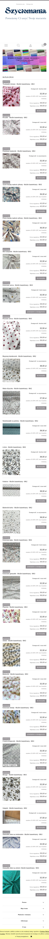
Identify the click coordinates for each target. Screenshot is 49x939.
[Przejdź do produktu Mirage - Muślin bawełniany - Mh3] (11, 789)
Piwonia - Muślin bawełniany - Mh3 (15, 607)
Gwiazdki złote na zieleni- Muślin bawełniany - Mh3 (21, 868)
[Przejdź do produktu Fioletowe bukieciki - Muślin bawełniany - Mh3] (11, 160)
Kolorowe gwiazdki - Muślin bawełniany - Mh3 (19, 574)
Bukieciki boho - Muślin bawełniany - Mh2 (17, 508)
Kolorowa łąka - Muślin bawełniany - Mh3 (17, 540)
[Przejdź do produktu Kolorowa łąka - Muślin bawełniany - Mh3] (11, 552)
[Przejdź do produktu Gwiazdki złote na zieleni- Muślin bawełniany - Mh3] (11, 882)
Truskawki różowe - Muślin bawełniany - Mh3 (18, 84)
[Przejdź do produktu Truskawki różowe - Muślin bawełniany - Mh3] (11, 96)
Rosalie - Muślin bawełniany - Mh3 (15, 117)
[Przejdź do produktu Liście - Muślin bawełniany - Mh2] (11, 462)
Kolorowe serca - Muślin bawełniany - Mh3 (18, 285)
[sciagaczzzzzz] (24, 60)
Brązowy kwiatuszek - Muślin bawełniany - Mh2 (19, 356)
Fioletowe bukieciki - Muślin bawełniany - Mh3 (19, 151)
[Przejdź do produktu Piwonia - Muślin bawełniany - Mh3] (11, 616)
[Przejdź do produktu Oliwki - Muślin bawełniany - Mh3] (11, 655)
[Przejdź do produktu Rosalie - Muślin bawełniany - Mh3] (11, 127)
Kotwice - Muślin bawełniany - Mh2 (15, 481)
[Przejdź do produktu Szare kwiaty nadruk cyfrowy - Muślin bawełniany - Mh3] (11, 194)
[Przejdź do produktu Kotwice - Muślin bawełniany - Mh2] (11, 490)
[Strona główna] (24, 14)
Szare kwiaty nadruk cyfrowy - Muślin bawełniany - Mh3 (22, 184)
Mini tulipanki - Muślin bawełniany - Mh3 (17, 252)
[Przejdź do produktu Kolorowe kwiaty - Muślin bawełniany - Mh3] (11, 716)
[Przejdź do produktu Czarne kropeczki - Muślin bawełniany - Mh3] (11, 755)
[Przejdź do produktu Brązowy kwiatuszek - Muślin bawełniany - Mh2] (11, 370)
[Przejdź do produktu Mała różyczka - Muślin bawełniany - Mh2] (11, 402)
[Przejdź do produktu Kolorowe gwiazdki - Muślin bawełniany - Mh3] (11, 588)
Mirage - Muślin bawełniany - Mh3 (15, 775)
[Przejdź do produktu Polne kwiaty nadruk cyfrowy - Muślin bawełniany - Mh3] (11, 231)
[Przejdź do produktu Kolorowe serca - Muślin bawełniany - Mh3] (11, 295)
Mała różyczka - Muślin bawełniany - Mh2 (17, 388)
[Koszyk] (43, 45)
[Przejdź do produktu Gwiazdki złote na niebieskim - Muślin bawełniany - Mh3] (11, 842)
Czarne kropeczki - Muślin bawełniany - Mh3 (18, 741)
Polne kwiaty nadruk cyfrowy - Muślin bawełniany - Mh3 (22, 218)
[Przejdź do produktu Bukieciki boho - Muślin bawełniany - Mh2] (11, 522)
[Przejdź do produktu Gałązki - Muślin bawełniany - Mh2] (11, 817)
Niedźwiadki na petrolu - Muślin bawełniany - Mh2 (20, 421)
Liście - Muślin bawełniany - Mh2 (14, 447)
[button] (6, 45)
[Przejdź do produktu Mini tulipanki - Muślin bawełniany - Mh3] (11, 261)
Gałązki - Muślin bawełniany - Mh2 (15, 808)
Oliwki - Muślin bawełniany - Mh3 (14, 641)
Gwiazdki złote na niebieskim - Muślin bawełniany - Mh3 (22, 834)
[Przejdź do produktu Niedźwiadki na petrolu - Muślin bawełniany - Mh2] (11, 429)
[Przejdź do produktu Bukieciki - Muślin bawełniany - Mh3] (11, 688)
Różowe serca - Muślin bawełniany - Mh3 (17, 319)
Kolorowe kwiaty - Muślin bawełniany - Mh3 (18, 708)
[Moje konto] (31, 45)
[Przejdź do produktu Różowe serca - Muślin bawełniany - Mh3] (11, 335)
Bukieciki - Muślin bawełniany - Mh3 (15, 674)
